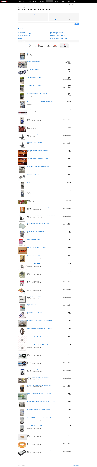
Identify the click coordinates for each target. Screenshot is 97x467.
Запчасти (49, 1)
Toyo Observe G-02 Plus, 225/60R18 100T (35, 85)
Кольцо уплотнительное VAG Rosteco (34, 239)
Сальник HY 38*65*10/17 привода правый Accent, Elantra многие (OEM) (40, 352)
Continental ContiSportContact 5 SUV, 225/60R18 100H (37, 93)
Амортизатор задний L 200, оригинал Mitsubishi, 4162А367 (38, 150)
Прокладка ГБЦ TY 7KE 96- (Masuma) (34, 296)
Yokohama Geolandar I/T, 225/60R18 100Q (35, 77)
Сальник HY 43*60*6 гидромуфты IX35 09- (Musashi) (37, 425)
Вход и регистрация (76, 4)
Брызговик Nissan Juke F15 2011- (33, 255)
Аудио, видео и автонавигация (24, 35)
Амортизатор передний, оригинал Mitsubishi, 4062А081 (37, 158)
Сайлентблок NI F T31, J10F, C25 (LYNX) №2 (35, 263)
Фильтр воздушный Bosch (32, 433)
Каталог (63, 1)
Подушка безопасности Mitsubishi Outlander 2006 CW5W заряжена (39, 385)
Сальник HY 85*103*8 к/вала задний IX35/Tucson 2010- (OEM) (38, 377)
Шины (69, 1)
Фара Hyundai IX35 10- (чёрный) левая (34, 69)
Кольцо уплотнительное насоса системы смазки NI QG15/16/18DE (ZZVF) (41, 328)
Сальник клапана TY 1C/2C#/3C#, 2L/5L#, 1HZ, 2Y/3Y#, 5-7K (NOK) (39, 320)
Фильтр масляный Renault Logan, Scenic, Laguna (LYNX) (37, 336)
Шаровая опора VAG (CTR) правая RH (34, 142)
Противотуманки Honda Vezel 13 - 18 (34, 190)
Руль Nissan (29, 182)
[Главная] (4, 1)
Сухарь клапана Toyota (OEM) (33, 174)
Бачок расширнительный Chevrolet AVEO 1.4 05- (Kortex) (38, 223)
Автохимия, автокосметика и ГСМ (24, 33)
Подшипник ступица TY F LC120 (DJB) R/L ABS (36, 231)
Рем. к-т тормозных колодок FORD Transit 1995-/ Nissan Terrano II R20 (40, 393)
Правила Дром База (76, 465)
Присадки (20, 38)
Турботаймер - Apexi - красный (33, 109)
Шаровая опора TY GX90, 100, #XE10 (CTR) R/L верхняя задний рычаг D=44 (41, 215)
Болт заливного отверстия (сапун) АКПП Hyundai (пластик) (38, 166)
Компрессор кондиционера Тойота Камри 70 (35, 61)
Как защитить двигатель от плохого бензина (58, 38)
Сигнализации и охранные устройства (57, 35)
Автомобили (21, 1)
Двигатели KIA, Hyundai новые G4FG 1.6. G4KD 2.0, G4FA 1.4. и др (39, 53)
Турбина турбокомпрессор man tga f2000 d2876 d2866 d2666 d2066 (40, 101)
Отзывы (56, 1)
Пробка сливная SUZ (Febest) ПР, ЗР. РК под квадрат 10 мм (38, 271)
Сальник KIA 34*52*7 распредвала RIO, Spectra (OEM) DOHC (38, 409)
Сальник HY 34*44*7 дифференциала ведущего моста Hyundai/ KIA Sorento (41, 401)
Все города (19, 11)
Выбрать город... (34, 11)
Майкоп (10, 1)
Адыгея (24, 11)
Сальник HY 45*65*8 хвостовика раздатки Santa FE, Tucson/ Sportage (40, 417)
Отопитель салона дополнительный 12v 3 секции (36, 247)
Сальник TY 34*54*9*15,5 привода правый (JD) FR (36, 288)
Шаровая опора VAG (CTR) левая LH (34, 134)
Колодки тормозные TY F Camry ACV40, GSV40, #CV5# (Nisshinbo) (39, 207)
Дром (18, 7)
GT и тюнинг (20, 28)
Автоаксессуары (21, 32)
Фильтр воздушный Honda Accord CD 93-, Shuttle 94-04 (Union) (39, 450)
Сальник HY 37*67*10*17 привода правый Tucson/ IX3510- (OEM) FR (40, 369)
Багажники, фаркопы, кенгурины (56, 32)
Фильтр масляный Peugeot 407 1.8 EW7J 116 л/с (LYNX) (37, 344)
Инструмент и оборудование (55, 33)
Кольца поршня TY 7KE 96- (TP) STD (34, 304)
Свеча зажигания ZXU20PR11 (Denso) (34, 312)
